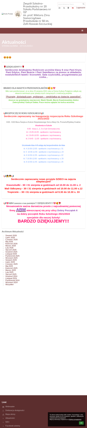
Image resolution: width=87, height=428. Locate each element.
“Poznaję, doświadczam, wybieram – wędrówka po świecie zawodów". (43, 96)
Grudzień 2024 (11, 276)
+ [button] (60, 8)
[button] (68, 8)
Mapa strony (10, 414)
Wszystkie (9, 284)
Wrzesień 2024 (11, 282)
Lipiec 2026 (10, 238)
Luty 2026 (9, 248)
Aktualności (26, 46)
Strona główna (10, 46)
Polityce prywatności (75, 419)
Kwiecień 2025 (11, 268)
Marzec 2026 (10, 246)
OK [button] (81, 423)
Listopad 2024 (11, 278)
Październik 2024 (12, 280)
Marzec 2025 (10, 270)
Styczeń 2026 (10, 250)
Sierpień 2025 (11, 260)
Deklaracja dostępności (14, 410)
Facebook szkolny (12, 426)
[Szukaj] (83, 4)
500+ (7, 422)
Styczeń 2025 (10, 274)
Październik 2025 (12, 256)
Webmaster (10, 406)
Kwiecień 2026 (11, 244)
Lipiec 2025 (10, 262)
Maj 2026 (9, 242)
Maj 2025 (9, 266)
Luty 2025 (9, 272)
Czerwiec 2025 (11, 264)
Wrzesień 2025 (11, 258)
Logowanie (80, 8)
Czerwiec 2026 (11, 240)
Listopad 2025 (11, 254)
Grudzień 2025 (11, 252)
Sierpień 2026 (11, 235)
